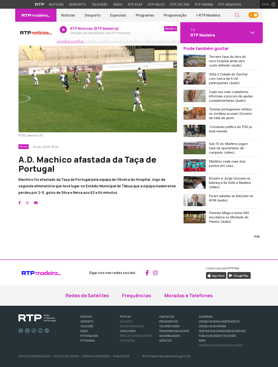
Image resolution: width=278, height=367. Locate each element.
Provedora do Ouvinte (174, 331)
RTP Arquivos (229, 4)
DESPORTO (86, 321)
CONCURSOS (128, 331)
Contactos (127, 340)
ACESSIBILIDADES (169, 336)
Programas (145, 15)
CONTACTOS (166, 317)
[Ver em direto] (35, 32)
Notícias (56, 4)
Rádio (117, 4)
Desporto (77, 4)
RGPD (202, 340)
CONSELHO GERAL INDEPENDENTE (219, 321)
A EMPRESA (205, 317)
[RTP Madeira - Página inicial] (35, 15)
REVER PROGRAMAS (132, 326)
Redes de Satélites (87, 295)
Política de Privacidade (34, 356)
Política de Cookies (66, 356)
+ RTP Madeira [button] (208, 15)
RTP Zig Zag (179, 4)
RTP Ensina (204, 4)
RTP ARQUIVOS (89, 336)
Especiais (118, 15)
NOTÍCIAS (86, 317)
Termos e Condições (96, 356)
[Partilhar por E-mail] (36, 202)
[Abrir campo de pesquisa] (237, 15)
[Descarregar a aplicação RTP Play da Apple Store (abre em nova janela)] (216, 275)
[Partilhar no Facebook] (19, 202)
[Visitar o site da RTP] (40, 4)
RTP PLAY (125, 317)
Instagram (33, 330)
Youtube (40, 330)
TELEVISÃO (86, 326)
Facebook (20, 330)
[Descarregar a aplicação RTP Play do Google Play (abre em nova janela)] (239, 275)
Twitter (27, 330)
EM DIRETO (126, 321)
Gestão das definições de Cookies (221, 345)
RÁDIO (84, 331)
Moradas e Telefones (188, 295)
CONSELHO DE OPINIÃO (212, 326)
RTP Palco (156, 4)
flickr (47, 330)
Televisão (99, 4)
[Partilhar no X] (27, 202)
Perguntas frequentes (136, 336)
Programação (175, 15)
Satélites (165, 340)
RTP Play (135, 4)
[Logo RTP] (37, 318)
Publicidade (121, 356)
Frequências (136, 295)
